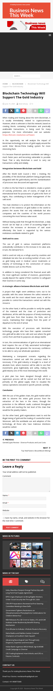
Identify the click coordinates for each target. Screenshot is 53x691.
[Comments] (42, 581)
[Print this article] (35, 111)
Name (5, 495)
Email (5, 503)
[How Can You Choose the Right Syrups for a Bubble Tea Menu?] (15, 563)
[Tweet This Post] (11, 111)
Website (6, 510)
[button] (49, 35)
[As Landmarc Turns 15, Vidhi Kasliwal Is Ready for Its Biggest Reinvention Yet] (37, 563)
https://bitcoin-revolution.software (18, 135)
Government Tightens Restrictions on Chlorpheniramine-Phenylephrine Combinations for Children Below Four (26, 613)
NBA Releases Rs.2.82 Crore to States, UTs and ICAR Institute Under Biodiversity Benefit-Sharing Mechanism (26, 622)
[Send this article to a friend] (29, 111)
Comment (7, 476)
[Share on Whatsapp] (41, 111)
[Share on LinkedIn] (17, 111)
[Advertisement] (26, 55)
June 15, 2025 (10, 104)
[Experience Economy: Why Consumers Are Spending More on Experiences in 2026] (37, 546)
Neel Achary (23, 104)
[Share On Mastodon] (47, 111)
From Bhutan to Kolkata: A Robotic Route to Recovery (26, 629)
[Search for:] (26, 76)
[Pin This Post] (23, 111)
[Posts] (11, 581)
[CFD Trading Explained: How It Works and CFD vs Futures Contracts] (15, 546)
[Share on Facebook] (5, 111)
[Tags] (26, 581)
